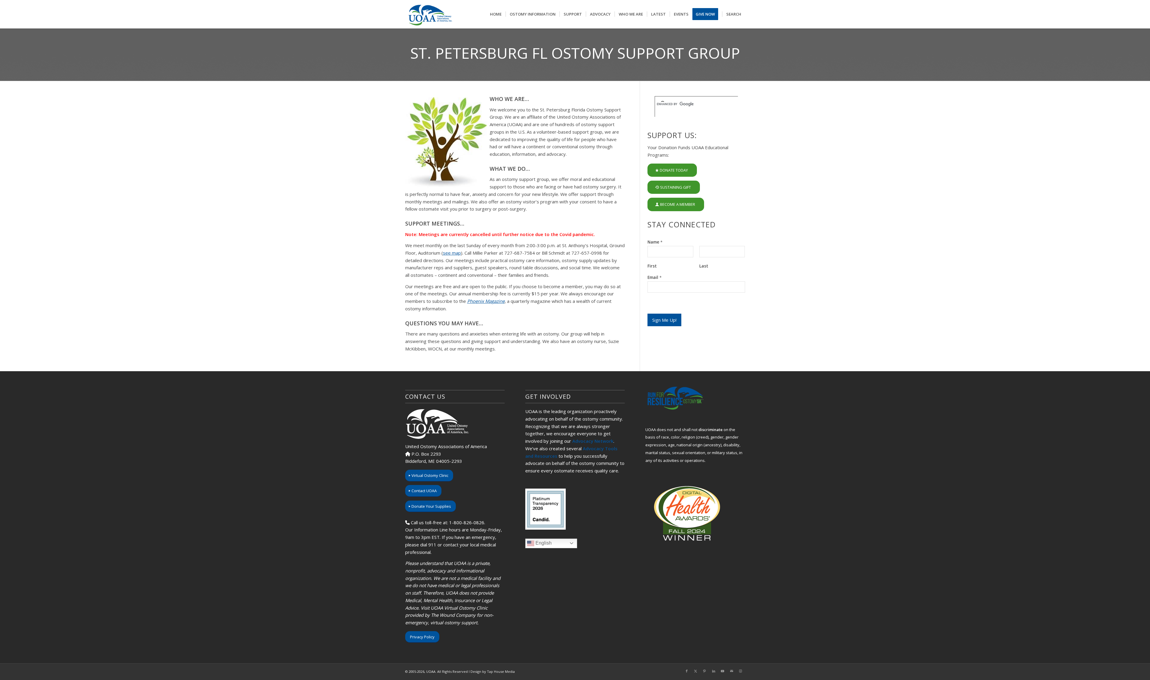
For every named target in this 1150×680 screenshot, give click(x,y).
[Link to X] (695, 671)
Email (654, 277)
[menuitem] (496, 14)
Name (654, 242)
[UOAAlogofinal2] (429, 14)
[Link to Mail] (731, 671)
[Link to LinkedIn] (713, 671)
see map (452, 253)
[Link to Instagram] (740, 671)
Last (703, 266)
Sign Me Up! (664, 320)
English (543, 542)
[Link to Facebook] (686, 671)
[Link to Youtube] (722, 671)
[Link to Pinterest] (704, 671)
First (652, 266)
